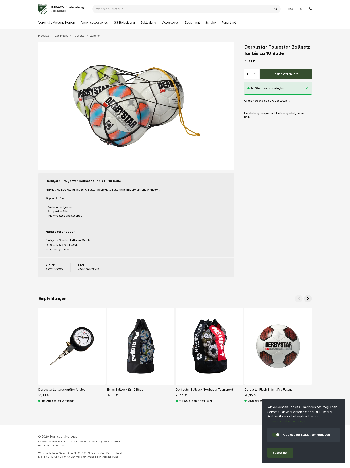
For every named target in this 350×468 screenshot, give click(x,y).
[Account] (301, 9)
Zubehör (95, 35)
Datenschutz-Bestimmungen (287, 421)
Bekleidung (148, 22)
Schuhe (210, 22)
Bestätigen (280, 453)
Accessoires (170, 22)
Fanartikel (229, 22)
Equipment (192, 22)
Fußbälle (79, 35)
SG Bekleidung (124, 22)
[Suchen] (275, 9)
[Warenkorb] (310, 9)
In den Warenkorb (286, 74)
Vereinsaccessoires (94, 22)
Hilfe (290, 9)
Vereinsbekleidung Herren (56, 22)
